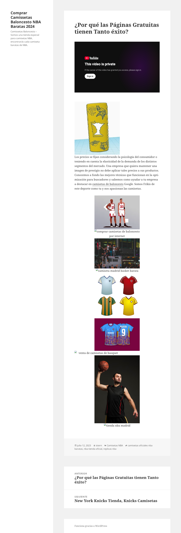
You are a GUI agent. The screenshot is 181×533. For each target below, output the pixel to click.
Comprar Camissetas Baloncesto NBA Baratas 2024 (26, 19)
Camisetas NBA (115, 445)
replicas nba (109, 448)
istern (99, 445)
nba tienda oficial (93, 448)
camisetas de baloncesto (107, 184)
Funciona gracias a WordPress (91, 525)
